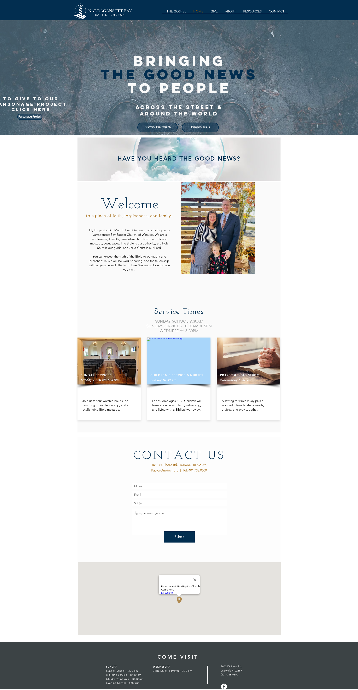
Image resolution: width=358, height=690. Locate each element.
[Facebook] (224, 687)
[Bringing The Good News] (179, 124)
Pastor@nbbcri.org (165, 470)
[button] (230, 11)
